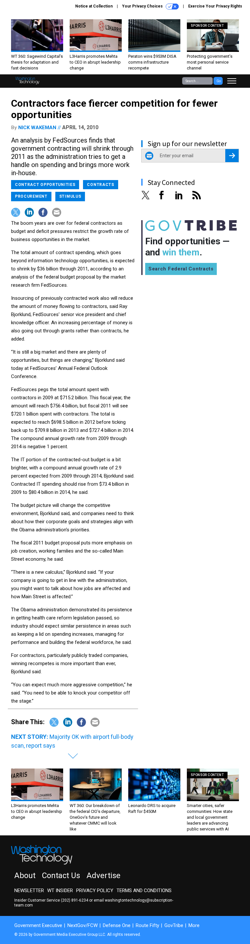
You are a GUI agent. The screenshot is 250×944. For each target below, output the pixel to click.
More (194, 925)
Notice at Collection (94, 6)
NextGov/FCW (82, 925)
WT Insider (60, 890)
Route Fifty (147, 925)
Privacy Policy (94, 890)
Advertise (103, 875)
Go (218, 81)
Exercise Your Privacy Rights (215, 6)
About (24, 875)
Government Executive (38, 925)
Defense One (117, 925)
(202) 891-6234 (74, 900)
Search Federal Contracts (181, 269)
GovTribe (173, 925)
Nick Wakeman (37, 127)
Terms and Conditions (144, 890)
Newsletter (29, 890)
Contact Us (61, 875)
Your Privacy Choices (143, 6)
